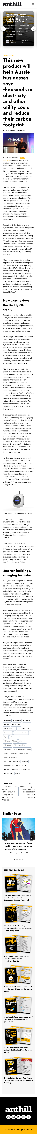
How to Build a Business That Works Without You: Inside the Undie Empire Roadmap (18, 1080)
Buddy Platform (9, 729)
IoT (20, 741)
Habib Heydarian (15, 737)
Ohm (6, 753)
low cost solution (20, 745)
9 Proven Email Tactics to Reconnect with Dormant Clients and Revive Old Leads (18, 989)
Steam (25, 761)
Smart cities (23, 753)
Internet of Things (10, 741)
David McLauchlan (23, 729)
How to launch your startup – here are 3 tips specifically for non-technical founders (27, 790)
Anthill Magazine (10, 130)
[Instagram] (13, 1117)
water (17, 773)
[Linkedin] (18, 1117)
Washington (8, 773)
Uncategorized (9, 56)
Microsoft (7, 749)
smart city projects (10, 757)
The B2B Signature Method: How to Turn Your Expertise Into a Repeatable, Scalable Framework (17, 897)
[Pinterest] (23, 1117)
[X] (28, 1117)
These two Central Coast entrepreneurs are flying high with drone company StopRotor (9, 791)
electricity (8, 733)
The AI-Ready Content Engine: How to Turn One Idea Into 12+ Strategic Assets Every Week (18, 928)
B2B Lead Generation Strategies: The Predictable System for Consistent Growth (17, 958)
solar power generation (12, 761)
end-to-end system (21, 733)
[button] (3, 28)
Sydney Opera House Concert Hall (15, 765)
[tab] (14, 859)
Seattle (13, 753)
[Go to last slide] (5, 838)
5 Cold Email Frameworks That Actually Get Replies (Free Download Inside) (18, 1050)
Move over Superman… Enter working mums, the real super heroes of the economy (18, 846)
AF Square (17, 721)
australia (26, 721)
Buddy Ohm (16, 725)
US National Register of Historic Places (17, 769)
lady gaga (8, 745)
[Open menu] (33, 3)
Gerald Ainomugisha (13, 853)
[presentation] (18, 829)
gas (6, 737)
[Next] (31, 838)
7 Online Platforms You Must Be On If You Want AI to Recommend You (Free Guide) (18, 1019)
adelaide (7, 721)
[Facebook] (8, 1117)
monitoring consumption (22, 749)
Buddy (6, 725)
